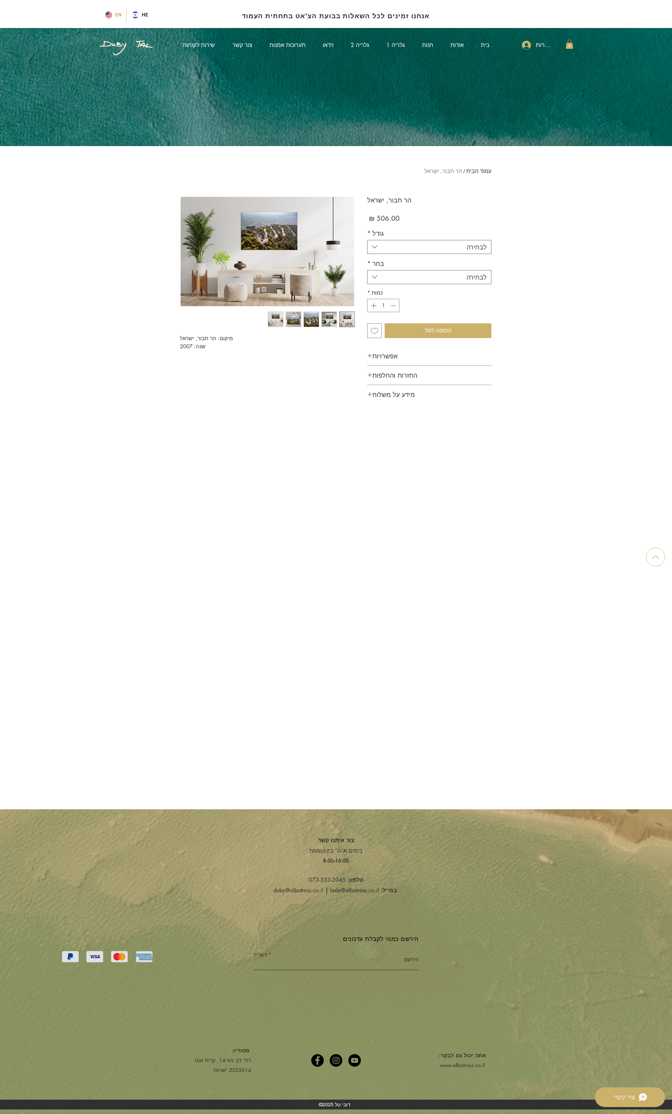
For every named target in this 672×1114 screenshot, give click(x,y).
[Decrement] (394, 305)
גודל (375, 233)
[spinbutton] (383, 305)
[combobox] (429, 247)
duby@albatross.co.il (298, 890)
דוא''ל (260, 954)
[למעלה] (655, 557)
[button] (569, 44)
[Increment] (373, 305)
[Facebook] (317, 1060)
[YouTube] (354, 1060)
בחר (375, 263)
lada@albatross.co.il (354, 890)
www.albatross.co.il (462, 1065)
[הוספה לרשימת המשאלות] (374, 330)
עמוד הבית (478, 171)
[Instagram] (336, 1060)
